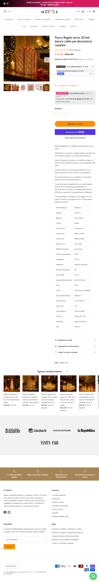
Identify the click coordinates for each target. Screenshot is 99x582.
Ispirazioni (9, 19)
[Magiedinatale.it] (49, 11)
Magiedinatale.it (13, 572)
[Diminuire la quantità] (57, 113)
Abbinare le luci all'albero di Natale (65, 539)
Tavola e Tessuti (48, 26)
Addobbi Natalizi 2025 (60, 516)
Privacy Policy (57, 509)
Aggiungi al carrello (75, 124)
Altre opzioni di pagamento (75, 138)
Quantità (58, 108)
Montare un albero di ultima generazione (67, 532)
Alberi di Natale (24, 19)
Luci (24, 26)
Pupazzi (62, 26)
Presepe (34, 26)
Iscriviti (9, 547)
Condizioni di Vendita (60, 506)
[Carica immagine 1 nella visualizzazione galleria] (27, 58)
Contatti (55, 513)
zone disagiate (89, 59)
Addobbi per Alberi (62, 19)
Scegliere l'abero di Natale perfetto (65, 536)
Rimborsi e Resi (58, 502)
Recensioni (56, 499)
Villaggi (91, 19)
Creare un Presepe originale (62, 543)
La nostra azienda (58, 495)
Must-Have (79, 19)
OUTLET (73, 26)
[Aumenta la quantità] (66, 113)
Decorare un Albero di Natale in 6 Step (66, 529)
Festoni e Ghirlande (42, 19)
